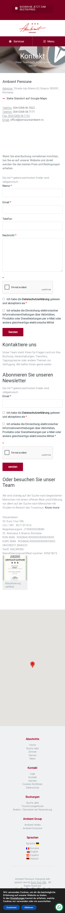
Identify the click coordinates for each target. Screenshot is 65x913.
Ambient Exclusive (32, 828)
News (33, 758)
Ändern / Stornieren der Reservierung (32, 809)
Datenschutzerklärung (36, 299)
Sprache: (31, 843)
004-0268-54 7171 (24, 111)
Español (34, 855)
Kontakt (32, 777)
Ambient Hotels (32, 824)
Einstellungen (17, 898)
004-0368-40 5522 (24, 107)
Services (18, 41)
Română (34, 848)
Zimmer (32, 751)
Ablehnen (28, 907)
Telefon (7, 218)
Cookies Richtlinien (32, 784)
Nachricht (9, 235)
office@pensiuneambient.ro (27, 119)
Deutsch (34, 858)
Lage (32, 773)
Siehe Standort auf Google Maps (26, 98)
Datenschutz (32, 787)
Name (7, 185)
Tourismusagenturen (33, 806)
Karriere (32, 780)
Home (32, 745)
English (34, 851)
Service (32, 755)
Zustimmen (11, 907)
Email (6, 202)
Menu (50, 41)
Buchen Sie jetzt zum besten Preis (33, 8)
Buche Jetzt (32, 748)
